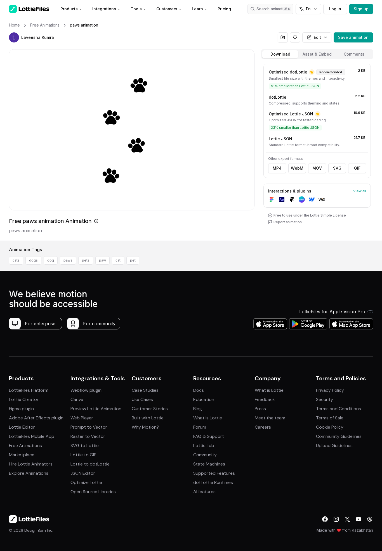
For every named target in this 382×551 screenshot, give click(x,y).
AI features (204, 492)
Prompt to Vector (88, 427)
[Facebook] (325, 519)
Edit (317, 37)
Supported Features (214, 473)
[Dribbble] (369, 519)
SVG (337, 168)
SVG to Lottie (84, 445)
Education (203, 399)
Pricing (224, 8)
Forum (199, 427)
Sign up (361, 8)
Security (324, 399)
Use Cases (142, 399)
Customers (166, 8)
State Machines (209, 464)
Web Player (81, 418)
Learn (197, 8)
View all (359, 191)
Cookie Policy (329, 427)
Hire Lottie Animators (31, 464)
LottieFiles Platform (28, 390)
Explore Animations (28, 473)
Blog (197, 409)
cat (118, 260)
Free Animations (25, 445)
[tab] (280, 54)
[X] (347, 519)
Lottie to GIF (83, 455)
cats (16, 260)
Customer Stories (150, 409)
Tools (136, 8)
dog (50, 260)
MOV (317, 168)
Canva (76, 399)
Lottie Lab (203, 445)
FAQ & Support (208, 436)
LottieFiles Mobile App (31, 436)
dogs (33, 260)
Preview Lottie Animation (95, 409)
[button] (14, 37)
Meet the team (270, 418)
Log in (335, 8)
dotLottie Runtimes (213, 482)
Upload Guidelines (334, 445)
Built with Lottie (148, 418)
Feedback (265, 399)
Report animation (287, 222)
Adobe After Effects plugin (36, 418)
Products (69, 8)
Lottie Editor (22, 427)
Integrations (104, 8)
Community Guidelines (339, 436)
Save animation (353, 37)
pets (85, 260)
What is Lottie (207, 418)
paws (67, 260)
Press (260, 409)
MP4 (277, 168)
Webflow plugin (86, 390)
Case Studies (145, 390)
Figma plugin (21, 409)
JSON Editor (82, 473)
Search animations (273, 8)
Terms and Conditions (338, 409)
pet (133, 260)
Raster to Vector (87, 436)
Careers (263, 427)
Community (205, 455)
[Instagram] (336, 519)
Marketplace (21, 455)
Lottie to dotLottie (90, 464)
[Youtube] (358, 519)
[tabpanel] (317, 151)
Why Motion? (145, 427)
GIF (357, 168)
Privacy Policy (330, 390)
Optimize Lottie (86, 482)
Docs (198, 390)
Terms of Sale (329, 418)
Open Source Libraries (93, 492)
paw (102, 260)
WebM (297, 168)
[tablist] (317, 54)
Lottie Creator (24, 399)
